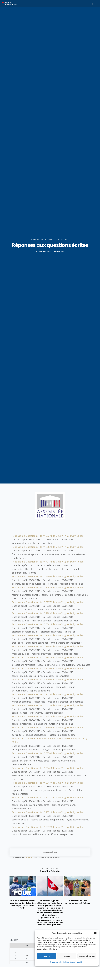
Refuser (67, 956)
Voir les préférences (87, 956)
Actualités (37, 239)
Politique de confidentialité (72, 962)
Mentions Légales (56, 962)
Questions (63, 239)
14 (27, 956)
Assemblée (50, 239)
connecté (28, 857)
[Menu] (96, 3)
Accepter (46, 956)
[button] (95, 933)
